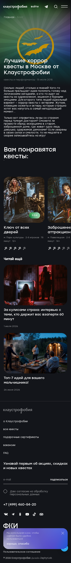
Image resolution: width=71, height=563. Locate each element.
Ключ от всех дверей (16, 230)
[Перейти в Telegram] (46, 6)
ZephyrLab (46, 558)
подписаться (59, 480)
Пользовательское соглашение (21, 552)
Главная (9, 17)
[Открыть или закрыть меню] (64, 6)
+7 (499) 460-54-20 (19, 504)
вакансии (9, 445)
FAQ (5, 453)
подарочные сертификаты (21, 437)
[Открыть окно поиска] (56, 7)
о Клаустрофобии (15, 421)
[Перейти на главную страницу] (15, 7)
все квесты (10, 429)
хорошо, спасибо (18, 543)
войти (35, 7)
